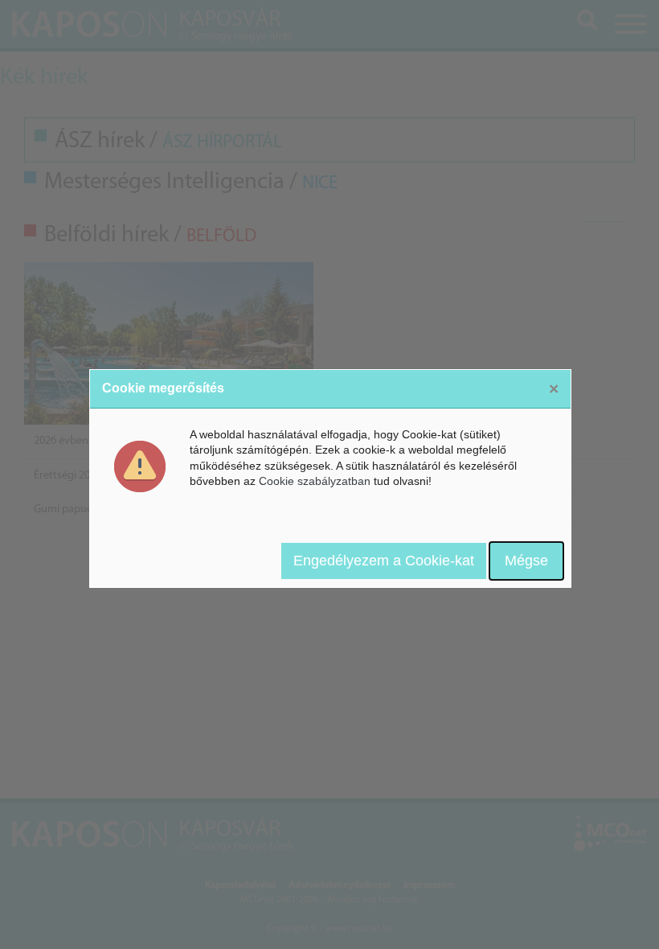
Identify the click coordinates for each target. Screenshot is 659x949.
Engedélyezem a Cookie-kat (383, 561)
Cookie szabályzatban (314, 480)
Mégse (526, 561)
